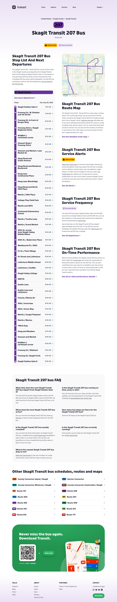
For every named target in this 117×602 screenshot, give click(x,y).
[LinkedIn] (102, 590)
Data (61, 589)
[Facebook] (99, 590)
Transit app (82, 221)
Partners (64, 7)
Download (98, 596)
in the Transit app (39, 435)
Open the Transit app (69, 164)
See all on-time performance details (78, 277)
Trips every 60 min (66, 45)
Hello (14, 583)
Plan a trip (49, 553)
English (99, 7)
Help (14, 595)
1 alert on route (51, 45)
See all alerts (68, 186)
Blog (74, 7)
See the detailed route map (74, 137)
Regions (53, 7)
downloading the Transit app (81, 398)
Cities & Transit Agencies (68, 586)
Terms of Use (38, 597)
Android (33, 563)
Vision (43, 7)
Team (36, 589)
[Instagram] (93, 590)
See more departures (24, 98)
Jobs (35, 592)
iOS (27, 563)
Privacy (36, 595)
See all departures (70, 236)
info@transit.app (99, 586)
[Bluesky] (96, 590)
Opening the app (87, 120)
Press (14, 592)
